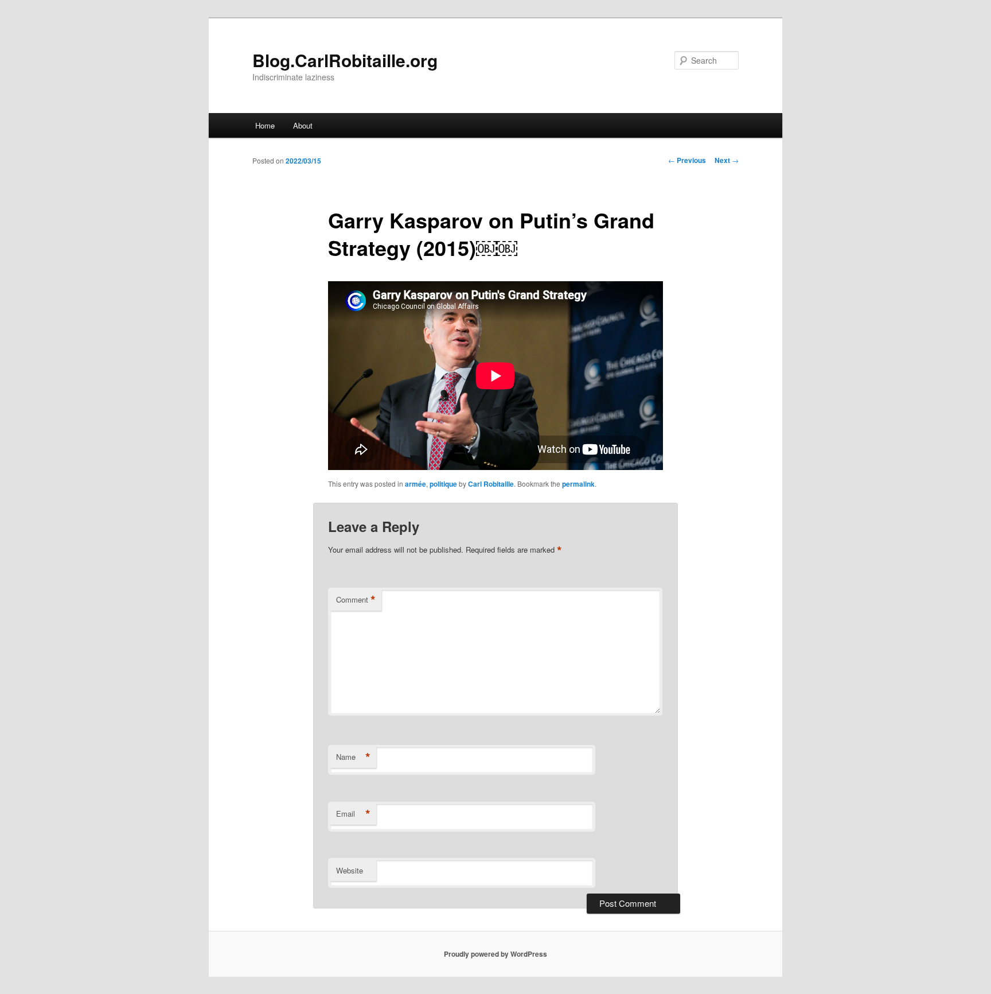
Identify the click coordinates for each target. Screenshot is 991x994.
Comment (356, 600)
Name (353, 757)
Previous (687, 160)
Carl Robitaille (491, 484)
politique (443, 484)
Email (353, 814)
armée (415, 484)
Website (349, 870)
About (303, 125)
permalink (578, 484)
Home (265, 125)
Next (727, 160)
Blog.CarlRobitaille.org (345, 60)
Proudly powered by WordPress (495, 954)
